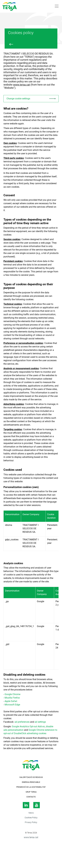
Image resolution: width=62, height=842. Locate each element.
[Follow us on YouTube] (36, 805)
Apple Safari (11, 701)
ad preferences (22, 722)
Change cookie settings (18, 98)
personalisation (16, 730)
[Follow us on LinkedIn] (25, 805)
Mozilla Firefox (12, 697)
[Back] (11, 44)
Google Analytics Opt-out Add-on (28, 726)
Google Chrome (12, 694)
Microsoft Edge (12, 704)
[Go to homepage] (15, 6)
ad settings (40, 722)
